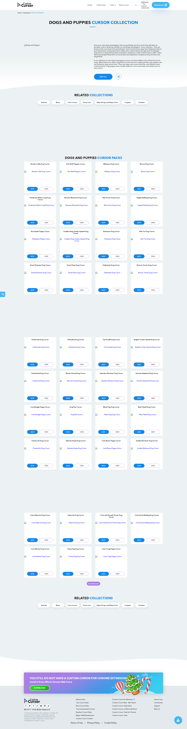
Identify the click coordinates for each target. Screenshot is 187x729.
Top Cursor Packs (82, 703)
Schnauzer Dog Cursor (111, 231)
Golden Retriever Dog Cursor (147, 441)
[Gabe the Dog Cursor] (76, 529)
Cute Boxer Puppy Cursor (111, 441)
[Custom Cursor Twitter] (29, 706)
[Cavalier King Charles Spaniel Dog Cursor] (76, 245)
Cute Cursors (72, 102)
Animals (44, 102)
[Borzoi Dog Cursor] (147, 178)
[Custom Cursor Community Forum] (48, 706)
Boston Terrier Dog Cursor (147, 265)
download (39, 688)
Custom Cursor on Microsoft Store (124, 709)
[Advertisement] (93, 35)
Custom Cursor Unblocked (122, 706)
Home (90, 5)
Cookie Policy (110, 722)
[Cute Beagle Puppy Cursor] (40, 421)
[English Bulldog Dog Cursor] (147, 211)
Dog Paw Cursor (76, 407)
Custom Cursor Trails (119, 715)
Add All (103, 77)
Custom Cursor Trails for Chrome (124, 712)
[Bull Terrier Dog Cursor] (111, 211)
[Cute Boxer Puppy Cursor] (111, 454)
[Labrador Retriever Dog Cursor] (111, 387)
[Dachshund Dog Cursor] (40, 387)
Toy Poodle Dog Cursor (111, 340)
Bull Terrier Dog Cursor (111, 198)
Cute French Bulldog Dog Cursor (147, 515)
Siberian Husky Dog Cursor (76, 441)
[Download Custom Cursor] (178, 720)
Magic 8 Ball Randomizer (85, 715)
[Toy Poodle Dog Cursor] (111, 353)
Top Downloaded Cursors (85, 709)
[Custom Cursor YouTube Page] (41, 706)
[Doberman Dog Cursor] (40, 353)
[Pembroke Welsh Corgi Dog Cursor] (40, 211)
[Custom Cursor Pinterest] (33, 706)
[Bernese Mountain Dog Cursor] (76, 211)
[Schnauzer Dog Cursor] (111, 245)
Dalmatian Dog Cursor (111, 265)
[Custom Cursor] (25, 5)
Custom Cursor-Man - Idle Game (124, 703)
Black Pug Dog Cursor (111, 407)
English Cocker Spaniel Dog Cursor (147, 340)
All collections (93, 584)
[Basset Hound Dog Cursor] (76, 387)
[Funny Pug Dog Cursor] (76, 562)
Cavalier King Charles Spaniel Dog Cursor (75, 232)
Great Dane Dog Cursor (76, 265)
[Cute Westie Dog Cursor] (40, 562)
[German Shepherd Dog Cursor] (147, 387)
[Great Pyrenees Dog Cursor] (40, 279)
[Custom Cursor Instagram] (37, 706)
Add (32, 189)
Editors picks (80, 699)
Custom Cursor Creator (84, 718)
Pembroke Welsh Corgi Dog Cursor (40, 199)
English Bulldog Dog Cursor (147, 198)
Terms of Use (76, 722)
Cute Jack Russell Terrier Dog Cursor (111, 516)
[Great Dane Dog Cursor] (76, 279)
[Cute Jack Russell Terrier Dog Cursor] (111, 529)
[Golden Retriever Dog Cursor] (147, 454)
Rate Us (157, 709)
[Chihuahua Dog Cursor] (76, 353)
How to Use (158, 699)
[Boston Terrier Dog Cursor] (147, 279)
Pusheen (142, 102)
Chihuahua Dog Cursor (75, 340)
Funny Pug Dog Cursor (75, 549)
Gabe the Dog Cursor (76, 515)
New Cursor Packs (82, 706)
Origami (128, 102)
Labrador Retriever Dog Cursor (111, 373)
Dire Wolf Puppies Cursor (75, 164)
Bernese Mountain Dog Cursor (75, 198)
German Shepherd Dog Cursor (146, 373)
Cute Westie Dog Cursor (40, 549)
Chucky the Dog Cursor (40, 441)
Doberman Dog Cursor (40, 340)
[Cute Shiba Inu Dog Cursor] (40, 529)
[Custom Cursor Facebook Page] (25, 706)
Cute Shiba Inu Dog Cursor (40, 515)
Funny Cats (87, 102)
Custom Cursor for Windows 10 (123, 699)
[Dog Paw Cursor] (76, 421)
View (46, 189)
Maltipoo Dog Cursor (111, 164)
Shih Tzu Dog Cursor (147, 231)
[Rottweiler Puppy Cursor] (40, 245)
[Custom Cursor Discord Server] (44, 706)
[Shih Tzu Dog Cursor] (147, 245)
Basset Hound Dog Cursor (75, 373)
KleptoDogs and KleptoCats (107, 102)
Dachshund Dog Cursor (40, 373)
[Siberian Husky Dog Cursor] (76, 454)
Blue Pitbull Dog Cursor (147, 407)
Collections (101, 5)
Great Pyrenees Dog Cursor (40, 265)
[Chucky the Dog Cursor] (40, 454)
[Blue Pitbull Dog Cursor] (147, 421)
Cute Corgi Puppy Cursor (111, 549)
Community (158, 703)
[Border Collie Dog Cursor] (40, 178)
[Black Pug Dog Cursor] (111, 421)
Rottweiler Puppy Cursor (40, 231)
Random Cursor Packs (84, 712)
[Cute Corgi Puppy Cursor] (111, 562)
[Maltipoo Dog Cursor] (111, 178)
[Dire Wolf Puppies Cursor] (76, 178)
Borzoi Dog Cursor (147, 164)
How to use (123, 5)
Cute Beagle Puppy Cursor (40, 407)
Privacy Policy (93, 722)
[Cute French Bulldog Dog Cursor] (147, 529)
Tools (112, 5)
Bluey (58, 102)
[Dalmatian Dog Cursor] (111, 279)
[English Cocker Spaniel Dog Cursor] (147, 353)
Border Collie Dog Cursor (40, 164)
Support (157, 706)
